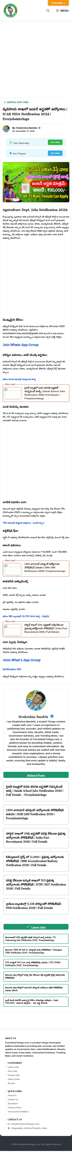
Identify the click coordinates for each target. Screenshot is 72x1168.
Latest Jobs (13, 1067)
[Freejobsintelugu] (10, 10)
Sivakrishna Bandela (26, 128)
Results (11, 1083)
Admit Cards (14, 1079)
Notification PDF (12, 669)
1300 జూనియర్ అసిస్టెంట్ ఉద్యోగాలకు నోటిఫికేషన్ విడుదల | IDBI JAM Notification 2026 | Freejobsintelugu (44, 567)
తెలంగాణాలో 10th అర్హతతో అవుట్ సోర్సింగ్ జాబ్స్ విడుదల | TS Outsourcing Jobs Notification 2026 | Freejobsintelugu (30, 938)
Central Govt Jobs (17, 102)
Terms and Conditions (18, 1111)
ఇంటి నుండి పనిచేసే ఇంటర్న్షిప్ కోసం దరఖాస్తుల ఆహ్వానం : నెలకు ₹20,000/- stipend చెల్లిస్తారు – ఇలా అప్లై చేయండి (31, 1001)
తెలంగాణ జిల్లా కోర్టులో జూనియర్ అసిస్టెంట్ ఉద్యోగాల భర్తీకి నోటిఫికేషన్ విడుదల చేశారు (34, 988)
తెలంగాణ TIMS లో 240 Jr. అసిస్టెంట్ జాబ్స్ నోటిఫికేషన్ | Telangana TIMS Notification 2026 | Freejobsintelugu (33, 951)
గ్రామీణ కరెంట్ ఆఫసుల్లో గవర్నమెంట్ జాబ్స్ (19, 379)
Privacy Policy (14, 1107)
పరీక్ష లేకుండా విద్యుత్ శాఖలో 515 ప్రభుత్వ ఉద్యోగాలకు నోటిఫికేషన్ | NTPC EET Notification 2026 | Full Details (36, 884)
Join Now (55, 142)
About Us (12, 1095)
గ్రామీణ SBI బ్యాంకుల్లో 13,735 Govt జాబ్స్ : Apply (26, 616)
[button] (48, 10)
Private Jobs (14, 1075)
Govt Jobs (12, 1071)
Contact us (13, 1099)
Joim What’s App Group (22, 660)
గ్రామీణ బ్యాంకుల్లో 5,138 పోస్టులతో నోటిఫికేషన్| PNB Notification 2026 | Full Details (33, 905)
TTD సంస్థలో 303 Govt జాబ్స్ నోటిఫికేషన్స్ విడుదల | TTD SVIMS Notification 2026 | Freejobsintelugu (32, 963)
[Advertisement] (36, 61)
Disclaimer (13, 1103)
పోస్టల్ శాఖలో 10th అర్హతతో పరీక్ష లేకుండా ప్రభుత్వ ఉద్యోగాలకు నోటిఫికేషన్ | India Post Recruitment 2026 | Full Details (45, 628)
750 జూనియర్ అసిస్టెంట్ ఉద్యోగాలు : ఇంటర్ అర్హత (23, 522)
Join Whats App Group (21, 344)
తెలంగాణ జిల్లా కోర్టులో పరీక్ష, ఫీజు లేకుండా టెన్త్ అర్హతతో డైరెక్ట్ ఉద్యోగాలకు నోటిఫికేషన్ (35, 976)
